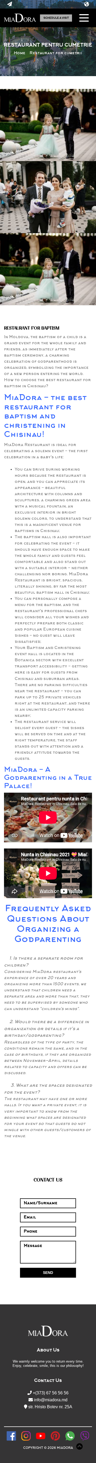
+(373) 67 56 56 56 (50, 1393)
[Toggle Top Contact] (9, 4)
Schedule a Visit (56, 18)
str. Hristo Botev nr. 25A (49, 1407)
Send (48, 1272)
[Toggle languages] (86, 4)
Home (19, 53)
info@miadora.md (50, 1400)
